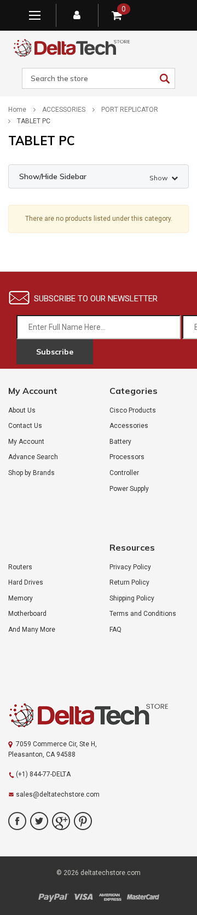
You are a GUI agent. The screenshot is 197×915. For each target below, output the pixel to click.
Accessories (128, 426)
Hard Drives (25, 582)
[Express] (110, 897)
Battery (120, 441)
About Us (22, 410)
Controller (124, 473)
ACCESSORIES (63, 109)
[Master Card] (142, 897)
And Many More (31, 629)
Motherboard (27, 613)
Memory (20, 598)
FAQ (115, 629)
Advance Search (33, 457)
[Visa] (83, 897)
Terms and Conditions (142, 613)
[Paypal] (53, 897)
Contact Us (25, 426)
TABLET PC (33, 121)
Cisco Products (132, 410)
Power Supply (129, 489)
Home (17, 109)
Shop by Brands (31, 473)
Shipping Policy (131, 598)
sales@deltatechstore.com (58, 794)
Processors (126, 457)
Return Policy (129, 582)
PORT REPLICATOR (129, 109)
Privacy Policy (130, 567)
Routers (20, 567)
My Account (26, 441)
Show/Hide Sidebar (93, 176)
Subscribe (54, 352)
